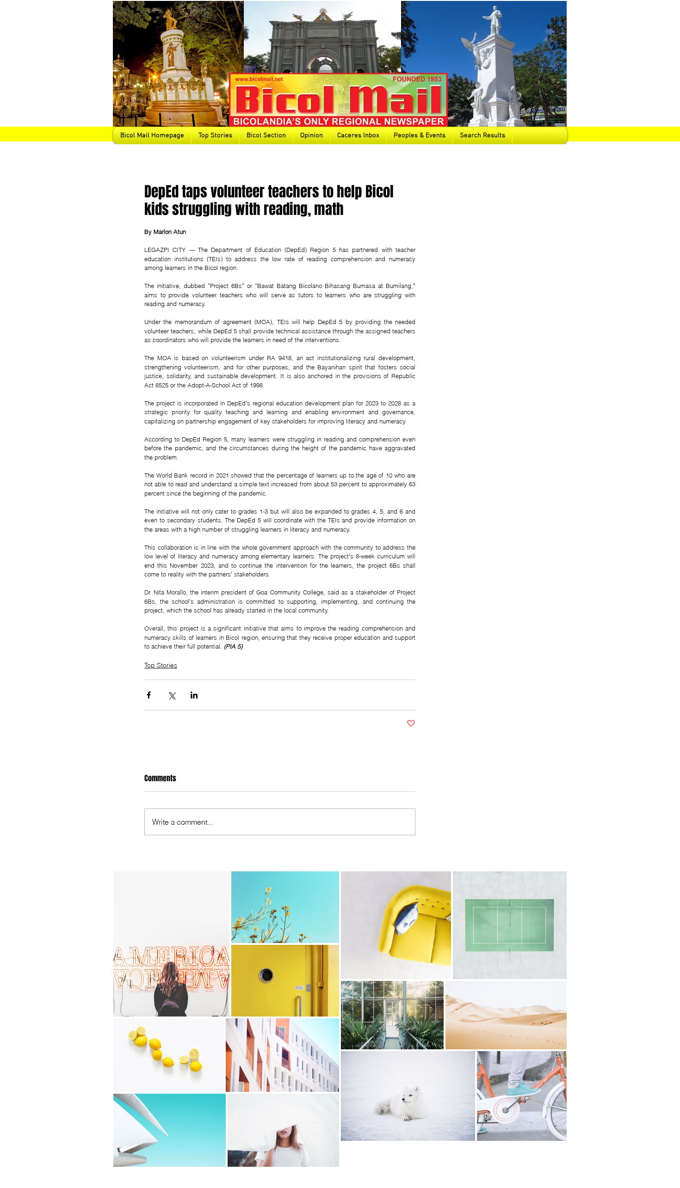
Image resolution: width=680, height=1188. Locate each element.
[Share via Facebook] (148, 695)
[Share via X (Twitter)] (171, 695)
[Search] (557, 72)
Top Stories (160, 665)
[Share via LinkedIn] (194, 695)
